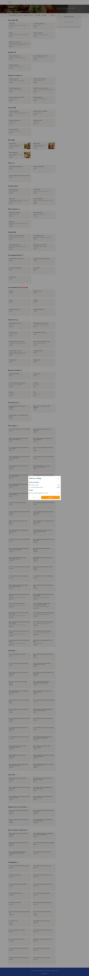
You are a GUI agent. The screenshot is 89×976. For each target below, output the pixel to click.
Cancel (34, 497)
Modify (58, 493)
